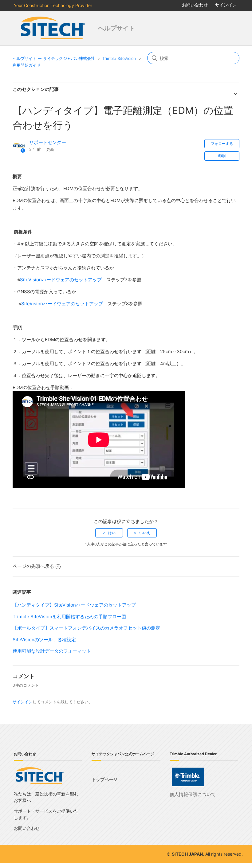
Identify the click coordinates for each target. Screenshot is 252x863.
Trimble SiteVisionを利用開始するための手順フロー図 (69, 616)
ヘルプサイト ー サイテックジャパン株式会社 (54, 58)
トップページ (104, 779)
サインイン (23, 701)
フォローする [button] (222, 143)
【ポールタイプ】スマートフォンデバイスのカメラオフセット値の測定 (86, 628)
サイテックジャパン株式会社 (53, 28)
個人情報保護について (193, 794)
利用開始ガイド (27, 65)
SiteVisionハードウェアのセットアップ (61, 280)
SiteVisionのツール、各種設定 (44, 639)
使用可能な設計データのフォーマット (52, 651)
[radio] (109, 532)
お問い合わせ (195, 4)
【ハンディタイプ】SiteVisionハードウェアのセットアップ (74, 605)
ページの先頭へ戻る (33, 566)
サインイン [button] (226, 4)
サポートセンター (47, 142)
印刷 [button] (222, 156)
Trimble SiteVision (119, 58)
